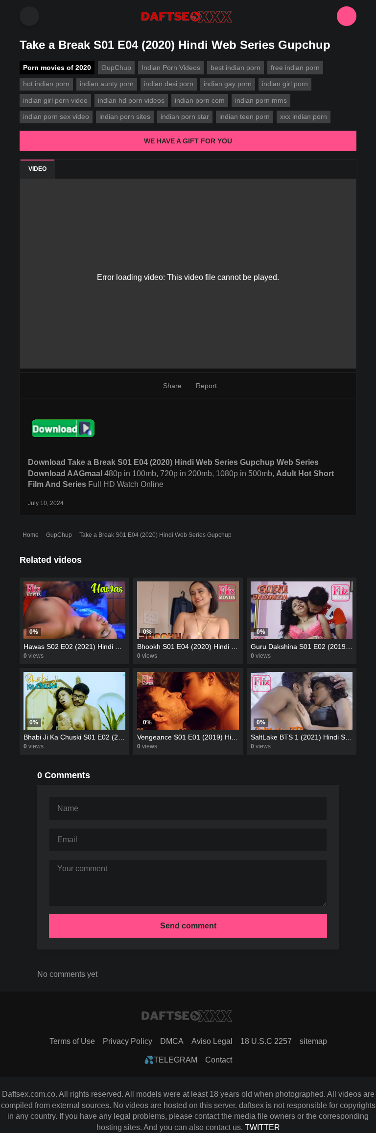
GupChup (59, 535)
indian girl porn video (55, 100)
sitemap (313, 1041)
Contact (218, 1060)
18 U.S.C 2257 (266, 1041)
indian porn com (200, 100)
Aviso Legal (212, 1041)
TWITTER (262, 1127)
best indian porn (235, 67)
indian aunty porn (107, 84)
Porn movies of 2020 (57, 67)
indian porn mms (261, 100)
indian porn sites (124, 116)
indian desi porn (168, 84)
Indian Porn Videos (170, 67)
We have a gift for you (188, 141)
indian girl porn (285, 84)
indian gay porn (228, 84)
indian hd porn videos (131, 100)
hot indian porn (46, 84)
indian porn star (185, 116)
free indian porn (295, 67)
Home (31, 535)
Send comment (188, 926)
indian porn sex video (56, 116)
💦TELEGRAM (170, 1060)
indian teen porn (244, 116)
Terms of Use (72, 1041)
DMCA (172, 1041)
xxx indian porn (303, 116)
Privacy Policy (127, 1041)
